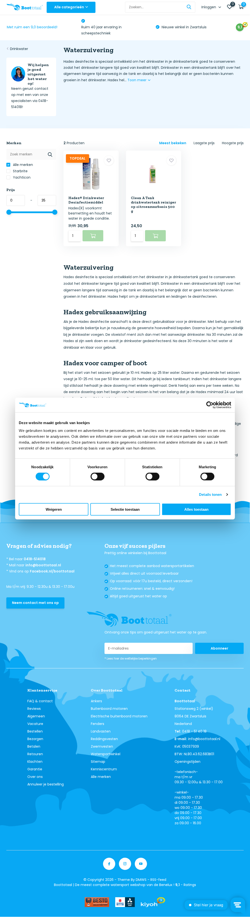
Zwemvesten (102, 746)
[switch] (97, 476)
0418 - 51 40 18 (194, 731)
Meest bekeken (172, 143)
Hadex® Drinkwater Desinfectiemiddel (86, 200)
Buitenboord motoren (109, 708)
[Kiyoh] (153, 902)
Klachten (34, 761)
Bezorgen (35, 738)
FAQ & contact (40, 701)
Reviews (34, 708)
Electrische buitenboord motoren (119, 716)
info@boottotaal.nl (43, 565)
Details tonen (210, 494)
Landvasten (101, 731)
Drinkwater (19, 48)
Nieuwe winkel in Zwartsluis (184, 27)
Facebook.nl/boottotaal (52, 571)
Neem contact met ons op (35, 602)
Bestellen (35, 731)
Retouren (35, 754)
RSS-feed (158, 879)
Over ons (35, 776)
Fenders (97, 723)
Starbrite (20, 171)
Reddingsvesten (104, 738)
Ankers (96, 701)
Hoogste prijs (233, 143)
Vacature (35, 723)
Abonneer (219, 648)
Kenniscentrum (104, 769)
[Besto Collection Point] (97, 902)
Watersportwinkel (105, 754)
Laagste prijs (204, 143)
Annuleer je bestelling (45, 784)
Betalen (33, 746)
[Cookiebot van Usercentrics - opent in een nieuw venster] (209, 405)
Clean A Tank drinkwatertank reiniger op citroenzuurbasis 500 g (153, 204)
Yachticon (21, 177)
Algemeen (36, 716)
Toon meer (137, 80)
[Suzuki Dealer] (125, 902)
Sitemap (98, 761)
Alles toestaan (196, 509)
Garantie (34, 769)
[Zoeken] (189, 7)
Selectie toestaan (125, 509)
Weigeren (54, 509)
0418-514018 (35, 559)
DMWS (141, 879)
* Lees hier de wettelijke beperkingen (130, 658)
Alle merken (22, 164)
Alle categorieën (69, 7)
